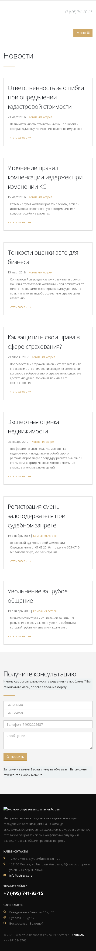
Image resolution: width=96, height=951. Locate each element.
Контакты (78, 935)
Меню (81, 32)
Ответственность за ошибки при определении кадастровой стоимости (46, 97)
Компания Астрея (40, 117)
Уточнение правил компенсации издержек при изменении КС (45, 177)
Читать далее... (18, 137)
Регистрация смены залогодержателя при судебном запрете (36, 515)
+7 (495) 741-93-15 (78, 12)
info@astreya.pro (21, 875)
